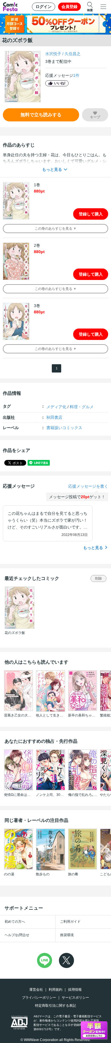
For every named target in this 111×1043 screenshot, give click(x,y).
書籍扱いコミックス (64, 427)
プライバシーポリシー (39, 998)
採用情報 (75, 990)
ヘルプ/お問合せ (17, 935)
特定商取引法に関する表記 (55, 1006)
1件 (76, 75)
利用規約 (55, 990)
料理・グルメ (82, 407)
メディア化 (56, 407)
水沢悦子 (53, 53)
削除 (98, 578)
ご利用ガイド (70, 922)
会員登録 (69, 6)
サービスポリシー (75, 998)
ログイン (44, 6)
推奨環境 (67, 935)
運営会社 (36, 990)
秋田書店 (54, 417)
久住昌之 (73, 53)
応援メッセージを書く (88, 486)
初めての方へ (15, 922)
